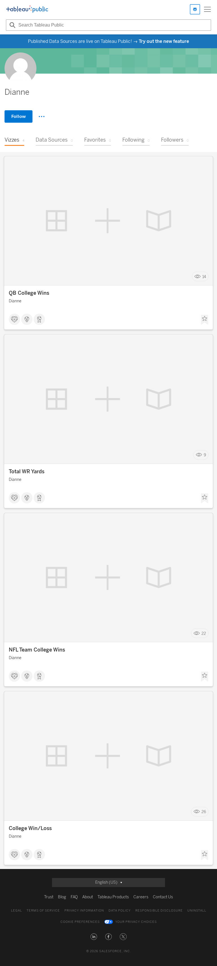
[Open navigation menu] (207, 9)
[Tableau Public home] (27, 9)
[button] (93, 936)
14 (204, 276)
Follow (18, 116)
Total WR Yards (26, 471)
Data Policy (119, 910)
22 (203, 633)
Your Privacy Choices (136, 922)
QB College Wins (29, 293)
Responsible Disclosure (159, 910)
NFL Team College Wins (37, 650)
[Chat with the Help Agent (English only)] (195, 9)
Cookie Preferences (80, 922)
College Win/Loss (30, 828)
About (87, 897)
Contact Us (163, 897)
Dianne (15, 301)
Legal (16, 910)
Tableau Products (113, 897)
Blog (62, 897)
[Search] (11, 25)
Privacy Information (84, 910)
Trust (48, 897)
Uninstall (196, 910)
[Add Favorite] (204, 320)
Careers (140, 897)
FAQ (74, 897)
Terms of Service (43, 910)
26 (203, 811)
